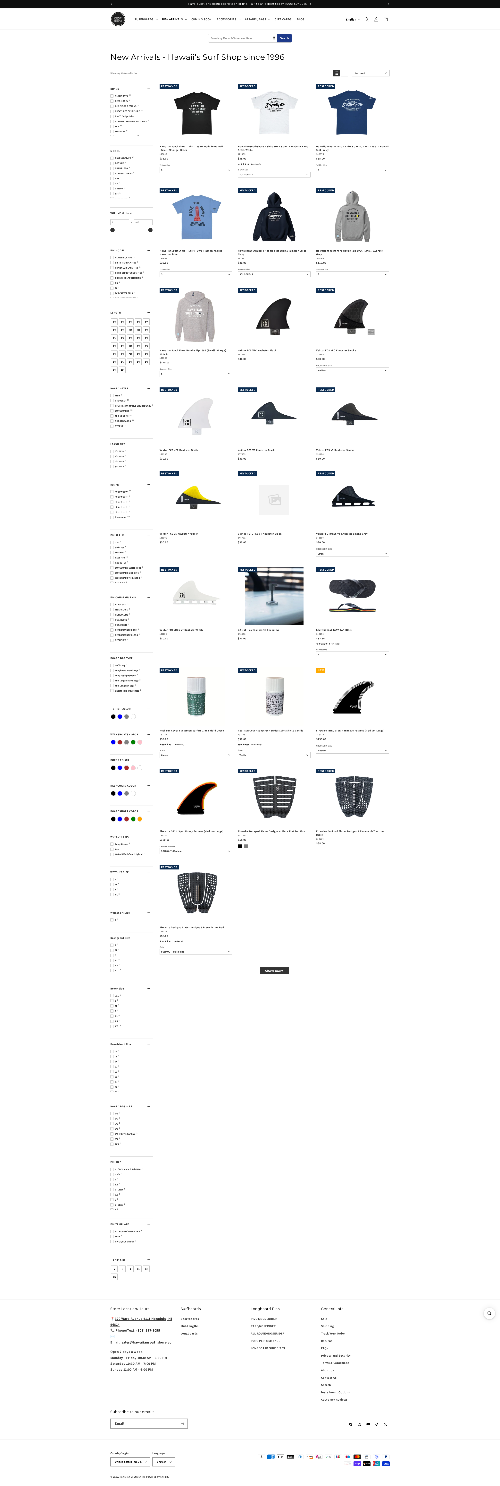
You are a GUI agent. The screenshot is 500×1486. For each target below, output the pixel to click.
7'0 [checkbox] (138, 346)
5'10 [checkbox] (130, 330)
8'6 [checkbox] (146, 354)
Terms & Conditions (335, 1363)
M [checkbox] (122, 1269)
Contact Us (329, 1377)
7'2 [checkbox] (146, 346)
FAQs (324, 1348)
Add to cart (196, 138)
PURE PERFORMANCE (265, 1341)
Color (162, 947)
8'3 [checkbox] (138, 354)
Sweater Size (244, 269)
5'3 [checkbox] (114, 322)
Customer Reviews (334, 1399)
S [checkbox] (130, 1269)
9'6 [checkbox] (146, 362)
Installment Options (335, 1392)
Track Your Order (333, 1333)
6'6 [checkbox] (146, 338)
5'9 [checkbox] (122, 330)
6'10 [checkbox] (130, 346)
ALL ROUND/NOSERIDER (268, 1333)
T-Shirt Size (165, 165)
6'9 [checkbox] (122, 346)
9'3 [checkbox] (130, 362)
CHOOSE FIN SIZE (324, 365)
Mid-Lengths (190, 1326)
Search (284, 38)
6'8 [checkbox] (114, 346)
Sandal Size (321, 649)
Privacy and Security (336, 1355)
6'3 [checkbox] (130, 338)
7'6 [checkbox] (122, 354)
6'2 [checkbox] (122, 338)
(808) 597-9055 (148, 1330)
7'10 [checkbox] (130, 354)
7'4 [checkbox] (114, 354)
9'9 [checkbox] (114, 370)
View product (274, 138)
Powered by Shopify (157, 1476)
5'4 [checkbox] (122, 322)
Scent (162, 750)
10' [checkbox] (122, 370)
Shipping (327, 1326)
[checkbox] (113, 716)
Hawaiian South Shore (132, 1476)
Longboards (189, 1333)
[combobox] (242, 38)
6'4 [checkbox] (138, 338)
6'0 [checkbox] (146, 330)
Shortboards (190, 1319)
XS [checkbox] (146, 1269)
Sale (324, 1319)
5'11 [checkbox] (138, 330)
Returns (327, 1341)
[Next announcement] (388, 4)
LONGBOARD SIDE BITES (268, 1348)
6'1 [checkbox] (114, 338)
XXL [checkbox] (114, 1277)
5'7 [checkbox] (146, 322)
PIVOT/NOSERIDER (264, 1319)
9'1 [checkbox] (122, 362)
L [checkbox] (114, 1269)
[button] (145, 19)
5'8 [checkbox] (114, 330)
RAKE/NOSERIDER (263, 1326)
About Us (327, 1370)
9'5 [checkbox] (138, 362)
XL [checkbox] (138, 1269)
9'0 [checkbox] (114, 362)
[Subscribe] (183, 1424)
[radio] (240, 846)
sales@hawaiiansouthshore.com (148, 1342)
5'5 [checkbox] (130, 322)
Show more (274, 971)
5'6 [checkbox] (138, 322)
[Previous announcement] (111, 4)
